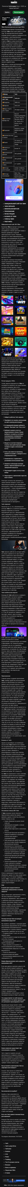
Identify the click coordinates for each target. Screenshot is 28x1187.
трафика (17, 612)
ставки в (5, 41)
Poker (7, 1157)
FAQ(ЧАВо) (8, 221)
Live (6, 1154)
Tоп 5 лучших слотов (12, 1162)
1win (6, 1143)
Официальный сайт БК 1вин (15, 203)
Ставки (7, 1173)
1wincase (8, 1148)
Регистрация (9, 214)
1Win (5, 1185)
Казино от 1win (10, 216)
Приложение (9, 211)
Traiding (8, 1159)
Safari (8, 651)
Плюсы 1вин (9, 219)
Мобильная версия (11, 209)
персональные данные (8, 484)
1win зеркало (9, 206)
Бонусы (7, 1165)
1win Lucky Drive (10, 1146)
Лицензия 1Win (10, 1170)
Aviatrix (7, 1151)
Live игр (13, 277)
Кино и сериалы (10, 1167)
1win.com (17, 105)
